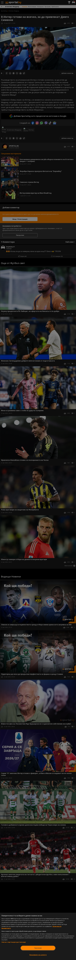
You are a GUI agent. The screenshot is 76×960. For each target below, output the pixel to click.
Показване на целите (38, 955)
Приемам (38, 948)
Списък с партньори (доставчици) (13, 942)
